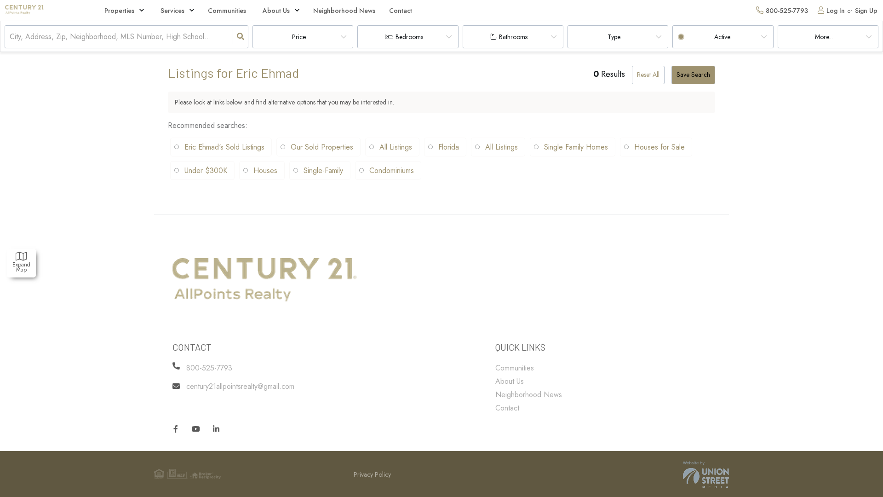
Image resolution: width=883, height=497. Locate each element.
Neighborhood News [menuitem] (344, 10)
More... (824, 36)
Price (299, 36)
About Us (276, 10)
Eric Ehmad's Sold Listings (224, 147)
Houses (265, 170)
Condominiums (391, 170)
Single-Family (323, 170)
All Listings (395, 147)
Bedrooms (409, 36)
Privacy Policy (372, 474)
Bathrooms (513, 36)
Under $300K (205, 170)
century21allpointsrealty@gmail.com (240, 386)
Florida (448, 147)
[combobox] (11, 37)
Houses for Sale (659, 147)
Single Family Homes (576, 147)
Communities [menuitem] (227, 10)
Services (172, 10)
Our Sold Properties (322, 147)
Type (614, 36)
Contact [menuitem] (400, 10)
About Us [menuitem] (509, 381)
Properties (119, 10)
